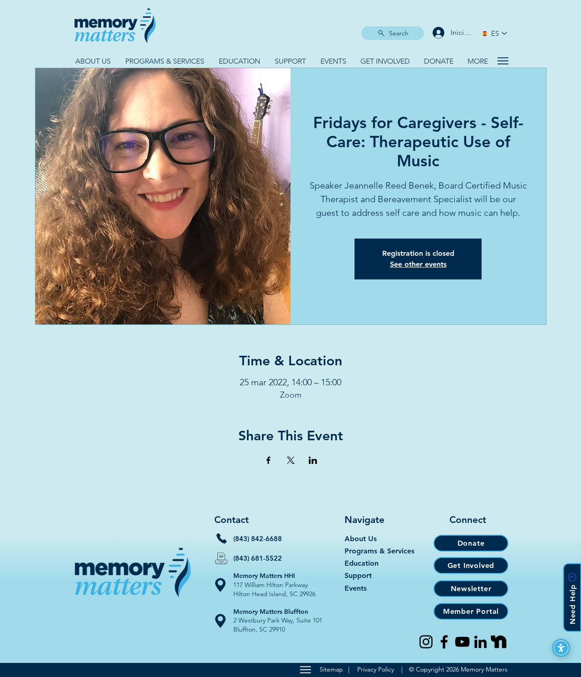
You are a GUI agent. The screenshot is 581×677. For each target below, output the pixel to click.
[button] (93, 61)
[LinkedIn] (480, 642)
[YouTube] (462, 642)
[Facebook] (444, 642)
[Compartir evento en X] (290, 460)
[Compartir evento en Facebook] (268, 460)
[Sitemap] (305, 670)
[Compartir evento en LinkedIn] (313, 460)
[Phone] (221, 538)
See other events (418, 264)
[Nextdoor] (498, 642)
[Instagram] (426, 642)
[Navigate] (503, 61)
